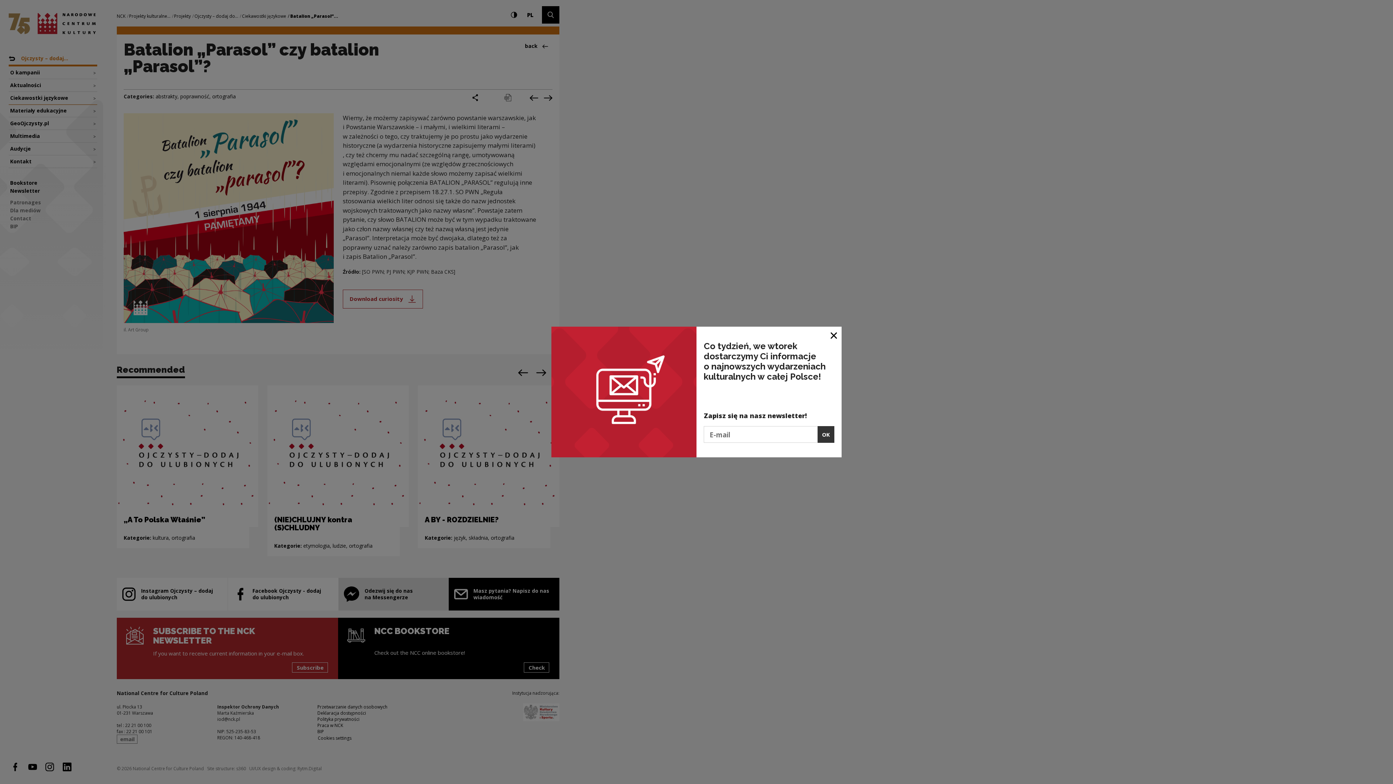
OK (826, 434)
